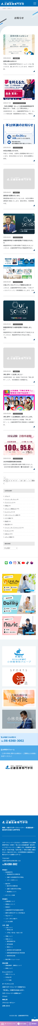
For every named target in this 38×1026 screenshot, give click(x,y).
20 (24, 480)
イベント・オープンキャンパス (13, 527)
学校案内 (4, 899)
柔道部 (6, 521)
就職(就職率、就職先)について (13, 965)
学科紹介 (4, 870)
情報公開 (4, 999)
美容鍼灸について (11, 891)
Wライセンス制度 (10, 895)
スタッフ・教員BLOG (10, 509)
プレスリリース (9, 502)
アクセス (4, 996)
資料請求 (34, 1024)
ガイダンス (8, 531)
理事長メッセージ (10, 904)
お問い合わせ (6, 1006)
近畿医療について (10, 901)
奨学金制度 (10, 944)
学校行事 (7, 524)
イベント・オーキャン (11, 499)
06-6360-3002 (14, 740)
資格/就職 (5, 963)
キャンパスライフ (7, 972)
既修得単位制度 (11, 956)
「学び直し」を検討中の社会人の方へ (13, 990)
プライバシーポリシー (8, 1003)
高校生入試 (10, 930)
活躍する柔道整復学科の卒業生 (15, 877)
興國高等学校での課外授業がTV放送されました (19, 231)
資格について (9, 968)
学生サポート (9, 916)
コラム (6, 496)
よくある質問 (9, 921)
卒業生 (6, 505)
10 (21, 480)
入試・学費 (5, 925)
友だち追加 (23, 1024)
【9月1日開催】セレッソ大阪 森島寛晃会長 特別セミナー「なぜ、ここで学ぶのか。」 (19, 97)
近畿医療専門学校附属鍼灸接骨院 (14, 910)
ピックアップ (8, 512)
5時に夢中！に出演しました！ (19, 364)
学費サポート (9, 939)
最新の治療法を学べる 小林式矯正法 (15, 913)
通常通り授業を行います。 (19, 186)
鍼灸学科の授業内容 (12, 886)
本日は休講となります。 (19, 141)
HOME (4, 8)
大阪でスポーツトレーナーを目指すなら (13, 987)
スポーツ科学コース (12, 880)
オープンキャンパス (10, 1024)
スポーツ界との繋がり (11, 919)
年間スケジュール (10, 974)
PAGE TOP (35, 1018)
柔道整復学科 (9, 872)
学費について (9, 936)
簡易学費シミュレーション (12, 959)
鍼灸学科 (7, 884)
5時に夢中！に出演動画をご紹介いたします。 (19, 407)
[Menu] (35, 3)
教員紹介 (7, 907)
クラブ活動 (8, 518)
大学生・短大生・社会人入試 (14, 932)
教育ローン (10, 947)
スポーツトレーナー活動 (11, 515)
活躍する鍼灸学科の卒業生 (14, 889)
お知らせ (7, 534)
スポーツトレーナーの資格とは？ (12, 993)
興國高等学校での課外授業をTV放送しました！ (19, 319)
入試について (9, 927)
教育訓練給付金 (11, 941)
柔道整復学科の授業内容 (13, 874)
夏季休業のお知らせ (19, 54)
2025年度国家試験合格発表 (19, 451)
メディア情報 (8, 537)
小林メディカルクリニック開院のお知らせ (19, 275)
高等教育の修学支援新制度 (14, 950)
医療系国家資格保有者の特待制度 (16, 953)
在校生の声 (8, 977)
